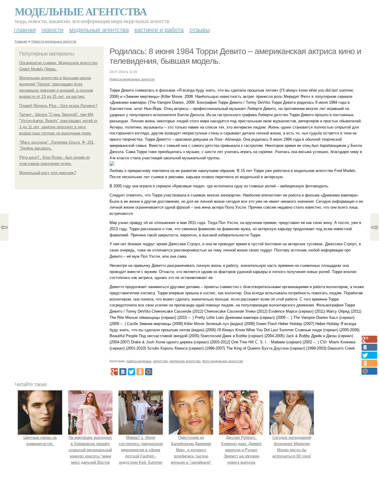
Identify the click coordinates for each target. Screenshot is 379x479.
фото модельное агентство (222, 361)
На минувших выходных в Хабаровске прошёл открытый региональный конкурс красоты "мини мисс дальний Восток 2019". (90, 452)
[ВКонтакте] (122, 371)
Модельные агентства (81, 11)
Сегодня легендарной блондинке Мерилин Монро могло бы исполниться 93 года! (291, 446)
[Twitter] (131, 371)
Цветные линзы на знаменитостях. (40, 440)
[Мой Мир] (148, 371)
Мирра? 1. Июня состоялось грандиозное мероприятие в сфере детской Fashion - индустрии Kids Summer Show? (141, 452)
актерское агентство (185, 361)
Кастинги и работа (159, 30)
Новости (52, 30)
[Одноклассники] (140, 371)
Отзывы (200, 30)
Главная (25, 30)
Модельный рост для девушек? (47, 173)
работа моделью (138, 361)
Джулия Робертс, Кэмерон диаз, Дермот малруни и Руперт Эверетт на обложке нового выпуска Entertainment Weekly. (241, 452)
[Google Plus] (114, 371)
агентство (160, 361)
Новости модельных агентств (53, 41)
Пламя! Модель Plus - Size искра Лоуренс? (58, 105)
